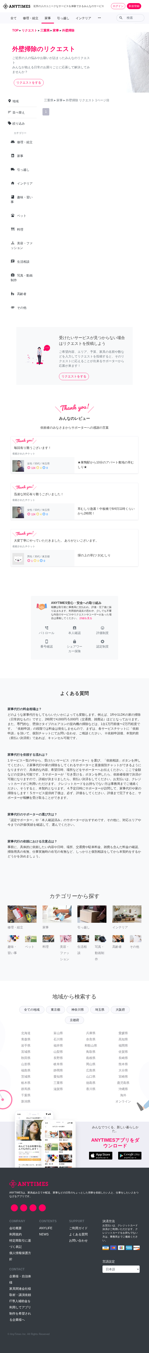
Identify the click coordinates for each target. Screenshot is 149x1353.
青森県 (25, 1039)
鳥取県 (90, 1051)
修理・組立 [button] (30, 18)
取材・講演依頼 (20, 1295)
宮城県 (25, 1051)
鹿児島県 (123, 1082)
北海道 (25, 1033)
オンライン (123, 1101)
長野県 (58, 1058)
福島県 (25, 1070)
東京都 (55, 1009)
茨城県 (25, 1076)
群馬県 (25, 1089)
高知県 (123, 1039)
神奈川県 (77, 1009)
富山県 (58, 1033)
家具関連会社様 (20, 1288)
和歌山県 (91, 1045)
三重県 (58, 1082)
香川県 (90, 1089)
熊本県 (123, 1064)
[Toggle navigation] (143, 6)
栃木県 (25, 1082)
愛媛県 (123, 1033)
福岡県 (123, 1045)
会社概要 (15, 1228)
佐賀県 (123, 1051)
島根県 (90, 1058)
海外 (123, 1095)
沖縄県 (123, 1089)
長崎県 (123, 1058)
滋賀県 (58, 1089)
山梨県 (58, 1051)
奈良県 (90, 1039)
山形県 (25, 1064)
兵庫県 (90, 1033)
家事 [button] (48, 18)
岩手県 (25, 1045)
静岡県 (58, 1070)
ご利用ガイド (78, 1228)
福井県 (58, 1045)
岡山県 (90, 1064)
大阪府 (120, 1009)
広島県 (90, 1070)
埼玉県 (99, 1009)
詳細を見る (86, 618)
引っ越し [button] (63, 18)
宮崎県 (123, 1076)
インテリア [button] (83, 18)
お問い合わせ (78, 1240)
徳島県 (90, 1082)
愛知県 (58, 1076)
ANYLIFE (45, 1228)
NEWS (44, 1234)
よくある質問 (78, 1234)
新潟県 (25, 1101)
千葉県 (25, 1095)
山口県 (90, 1076)
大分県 (123, 1070)
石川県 (58, 1039)
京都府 (74, 1020)
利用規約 (15, 1234)
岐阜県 (58, 1064)
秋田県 (25, 1058)
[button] (46, 631)
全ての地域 (32, 1009)
